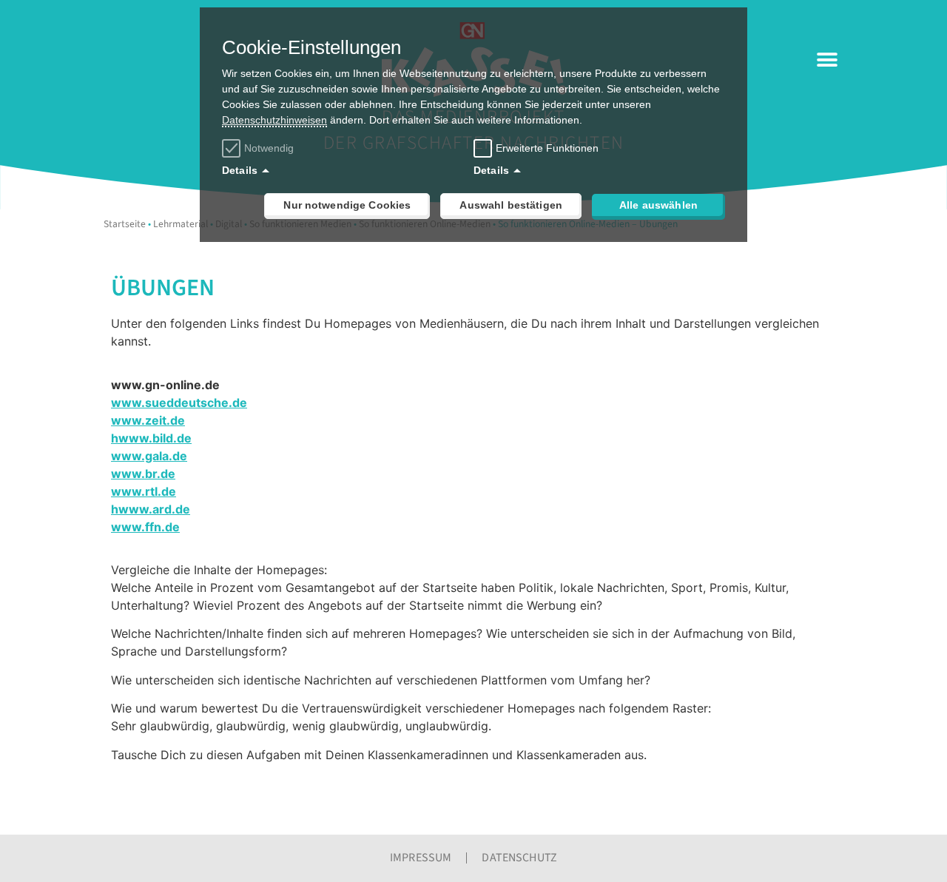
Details (239, 170)
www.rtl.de (143, 491)
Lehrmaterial (180, 224)
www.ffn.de (145, 526)
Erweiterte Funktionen (547, 148)
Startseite (125, 224)
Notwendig (269, 148)
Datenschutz (519, 857)
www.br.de (143, 473)
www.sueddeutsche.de (179, 402)
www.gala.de (149, 455)
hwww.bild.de (151, 438)
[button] (826, 59)
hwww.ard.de (150, 509)
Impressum (420, 857)
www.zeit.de (148, 420)
